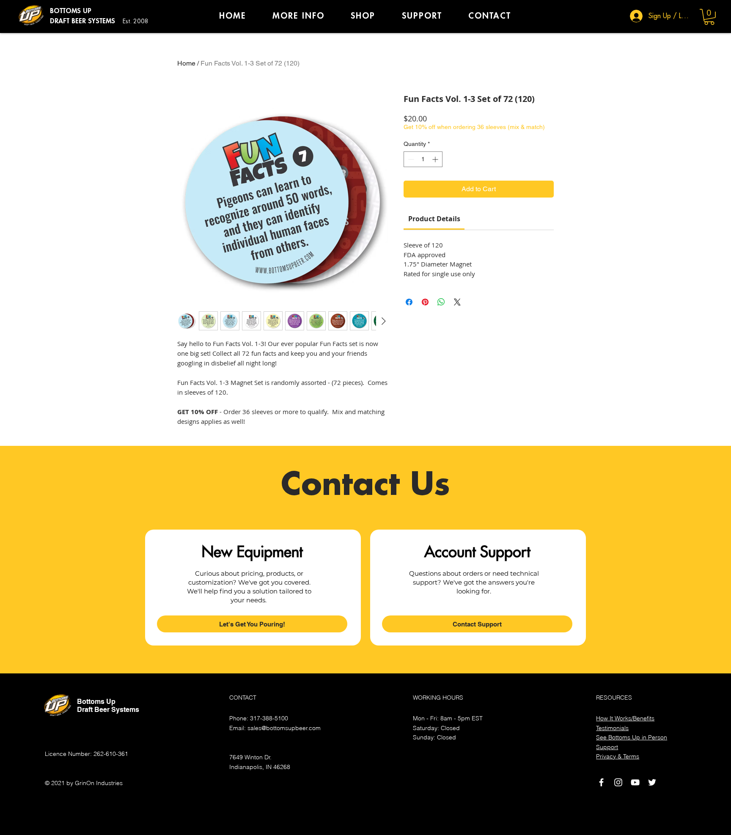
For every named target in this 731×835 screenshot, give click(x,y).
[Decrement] (410, 159)
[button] (709, 17)
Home (186, 63)
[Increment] (436, 159)
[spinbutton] (423, 159)
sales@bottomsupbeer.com (284, 728)
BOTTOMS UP (70, 11)
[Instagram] (618, 782)
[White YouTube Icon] (635, 782)
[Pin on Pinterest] (425, 302)
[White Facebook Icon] (601, 782)
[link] (434, 218)
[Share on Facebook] (409, 302)
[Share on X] (457, 302)
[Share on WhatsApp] (441, 302)
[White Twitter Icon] (652, 782)
